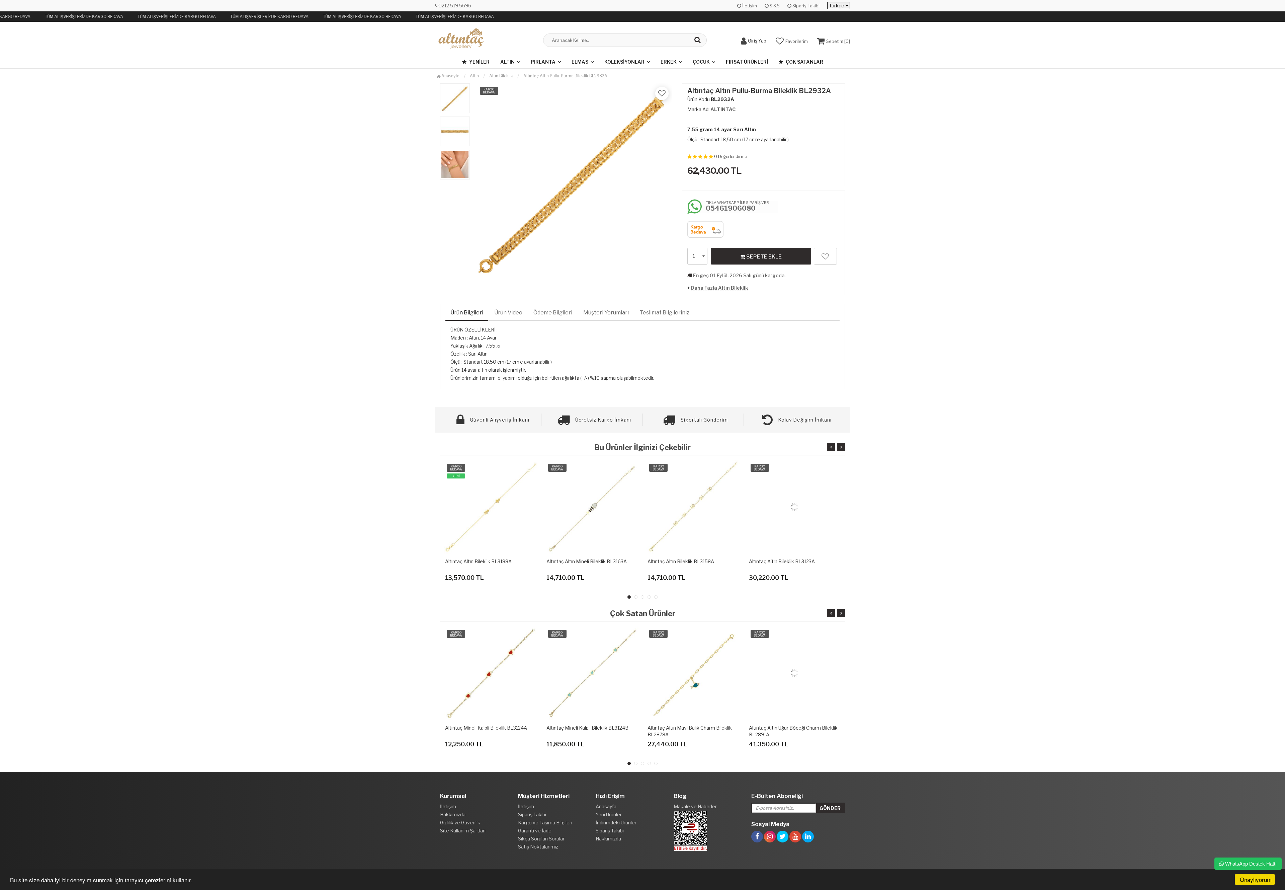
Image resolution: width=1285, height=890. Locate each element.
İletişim (749, 5)
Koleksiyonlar (624, 62)
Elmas (580, 62)
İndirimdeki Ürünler (616, 822)
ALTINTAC (723, 109)
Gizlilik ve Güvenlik (460, 822)
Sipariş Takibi (805, 5)
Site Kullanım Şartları (463, 830)
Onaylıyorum (1256, 879)
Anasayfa (449, 75)
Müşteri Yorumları (606, 312)
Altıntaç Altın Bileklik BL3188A (478, 561)
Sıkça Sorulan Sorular (541, 838)
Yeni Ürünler (609, 814)
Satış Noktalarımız (538, 846)
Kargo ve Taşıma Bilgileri (545, 822)
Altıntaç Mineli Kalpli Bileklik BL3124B (587, 728)
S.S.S (774, 5)
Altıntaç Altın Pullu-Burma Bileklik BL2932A (565, 75)
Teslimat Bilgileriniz (664, 312)
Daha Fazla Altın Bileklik (719, 288)
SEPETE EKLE (763, 256)
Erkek (669, 62)
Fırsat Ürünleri (747, 62)
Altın (507, 62)
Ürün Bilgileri (466, 312)
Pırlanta (543, 62)
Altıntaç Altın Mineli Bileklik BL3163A (586, 561)
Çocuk (701, 62)
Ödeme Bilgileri (552, 312)
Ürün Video (508, 312)
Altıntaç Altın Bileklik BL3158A (681, 561)
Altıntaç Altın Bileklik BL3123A (782, 561)
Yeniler (479, 62)
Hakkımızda (452, 814)
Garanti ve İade (534, 830)
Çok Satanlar (804, 62)
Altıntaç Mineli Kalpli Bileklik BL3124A (486, 728)
